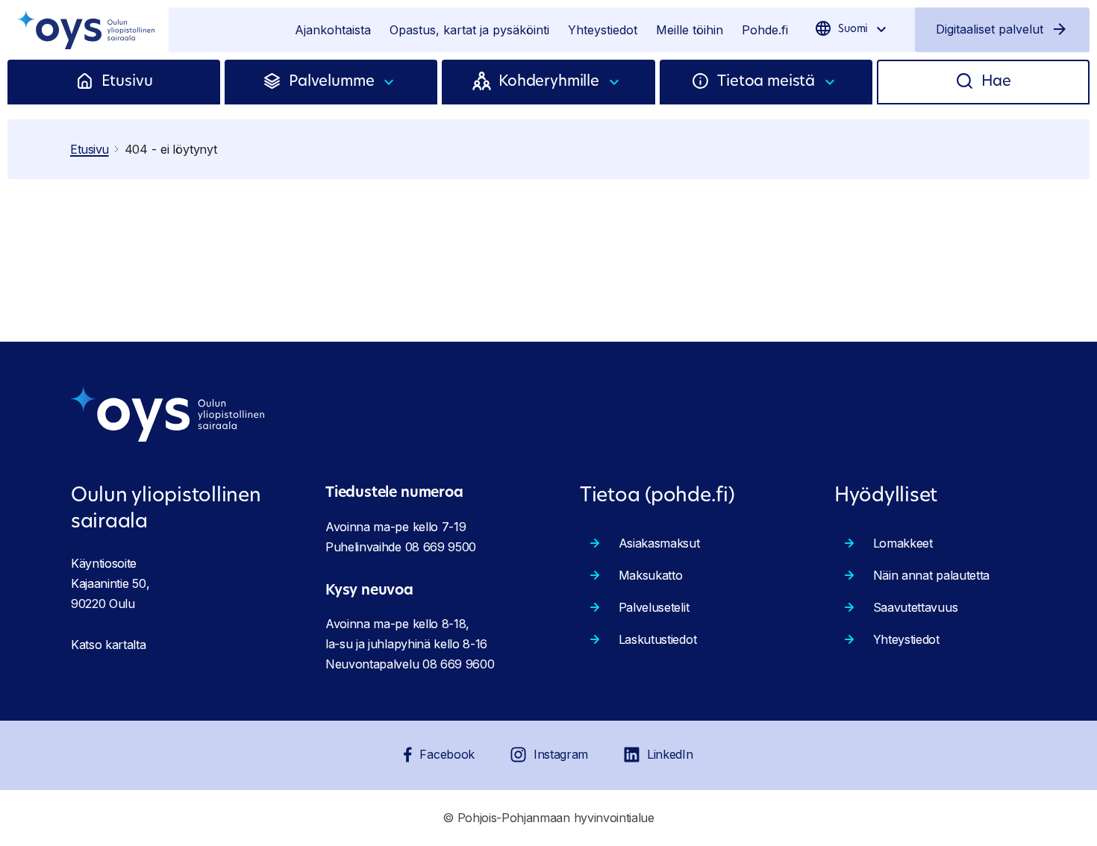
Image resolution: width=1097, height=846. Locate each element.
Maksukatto (651, 575)
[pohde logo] (84, 29)
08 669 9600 (458, 664)
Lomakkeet (903, 543)
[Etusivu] (88, 82)
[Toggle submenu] (389, 82)
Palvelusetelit (654, 607)
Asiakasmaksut (659, 543)
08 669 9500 (440, 546)
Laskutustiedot (658, 639)
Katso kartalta (108, 644)
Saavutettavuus (915, 607)
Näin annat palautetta (931, 575)
